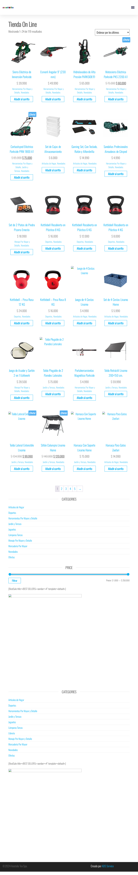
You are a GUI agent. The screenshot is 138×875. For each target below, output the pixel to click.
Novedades (25, 92)
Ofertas (11, 557)
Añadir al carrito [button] (21, 99)
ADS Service (108, 866)
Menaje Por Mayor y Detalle (20, 540)
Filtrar (14, 580)
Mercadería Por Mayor (17, 546)
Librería (11, 733)
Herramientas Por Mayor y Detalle (22, 518)
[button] (132, 7)
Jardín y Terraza (49, 387)
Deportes (48, 241)
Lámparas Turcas (15, 535)
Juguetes (12, 529)
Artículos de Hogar (49, 163)
